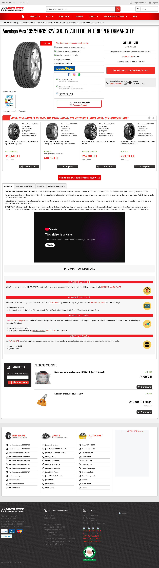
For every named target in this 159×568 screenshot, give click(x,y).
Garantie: (127, 56)
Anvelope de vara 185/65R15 (19, 453)
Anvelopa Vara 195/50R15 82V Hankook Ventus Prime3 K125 (138, 142)
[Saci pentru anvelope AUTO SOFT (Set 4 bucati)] (42, 378)
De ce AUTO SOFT (88, 445)
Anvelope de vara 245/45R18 (19, 468)
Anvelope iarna (14, 487)
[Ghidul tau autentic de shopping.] (6, 536)
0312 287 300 (115, 83)
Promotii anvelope (88, 468)
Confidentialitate (88, 472)
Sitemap (85, 480)
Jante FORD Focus (51, 472)
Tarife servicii (87, 464)
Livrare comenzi (87, 453)
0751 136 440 (49, 515)
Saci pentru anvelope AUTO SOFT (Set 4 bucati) (79, 371)
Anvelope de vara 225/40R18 (19, 464)
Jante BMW (49, 480)
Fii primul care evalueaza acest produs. (72, 43)
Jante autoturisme (51, 445)
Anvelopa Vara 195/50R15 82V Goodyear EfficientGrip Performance (59, 142)
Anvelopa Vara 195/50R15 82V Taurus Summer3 (98, 142)
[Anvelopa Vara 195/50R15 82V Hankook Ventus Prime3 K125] (138, 131)
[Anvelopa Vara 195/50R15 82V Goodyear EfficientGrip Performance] (61, 131)
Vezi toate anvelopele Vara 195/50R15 (79, 177)
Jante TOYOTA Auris (52, 464)
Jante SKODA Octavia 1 (53, 476)
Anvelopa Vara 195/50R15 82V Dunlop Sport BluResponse (21, 142)
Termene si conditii (88, 449)
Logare (155, 2)
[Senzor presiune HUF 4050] (42, 400)
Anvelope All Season (16, 483)
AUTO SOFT (12, 10)
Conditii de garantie (89, 476)
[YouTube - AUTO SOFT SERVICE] (99, 535)
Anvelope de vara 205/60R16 (19, 460)
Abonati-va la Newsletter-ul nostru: (17, 373)
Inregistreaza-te (139, 2)
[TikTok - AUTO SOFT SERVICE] (90, 535)
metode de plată (98, 302)
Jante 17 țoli (49, 487)
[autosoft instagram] (74, 74)
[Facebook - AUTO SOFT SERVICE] (85, 535)
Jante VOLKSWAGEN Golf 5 (55, 453)
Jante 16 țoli (49, 483)
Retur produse (87, 460)
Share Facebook (69, 74)
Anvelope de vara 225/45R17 (19, 456)
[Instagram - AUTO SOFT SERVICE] (94, 535)
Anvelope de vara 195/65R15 (19, 449)
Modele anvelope (15, 476)
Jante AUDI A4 (50, 456)
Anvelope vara (14, 480)
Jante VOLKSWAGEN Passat (55, 449)
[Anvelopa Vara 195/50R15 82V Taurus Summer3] (99, 131)
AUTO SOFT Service (135, 431)
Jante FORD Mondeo (52, 468)
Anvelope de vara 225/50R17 (19, 472)
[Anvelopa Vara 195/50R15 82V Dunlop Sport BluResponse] (22, 131)
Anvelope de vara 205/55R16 (19, 445)
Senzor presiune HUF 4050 (68, 393)
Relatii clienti (86, 483)
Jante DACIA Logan (52, 460)
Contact (22, 2)
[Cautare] (117, 9)
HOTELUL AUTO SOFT (111, 287)
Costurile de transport (15, 320)
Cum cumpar (86, 456)
